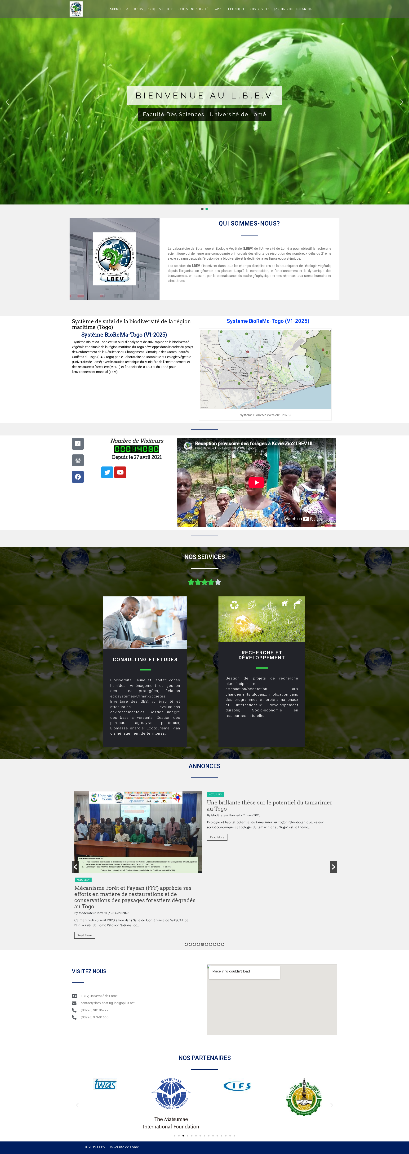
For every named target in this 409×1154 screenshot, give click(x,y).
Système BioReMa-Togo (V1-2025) (124, 335)
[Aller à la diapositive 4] (187, 1135)
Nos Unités (201, 9)
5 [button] (202, 944)
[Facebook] (78, 477)
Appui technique (230, 9)
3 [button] (194, 944)
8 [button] (214, 944)
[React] (78, 460)
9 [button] (218, 944)
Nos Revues (259, 9)
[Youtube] (120, 472)
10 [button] (222, 944)
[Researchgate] (78, 444)
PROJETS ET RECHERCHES (167, 9)
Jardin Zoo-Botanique (294, 9)
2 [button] (190, 944)
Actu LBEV (83, 794)
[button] (7, 102)
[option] (138, 818)
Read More (84, 837)
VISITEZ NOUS (89, 971)
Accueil (117, 9)
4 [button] (198, 944)
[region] (204, 105)
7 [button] (210, 944)
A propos (134, 9)
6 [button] (206, 944)
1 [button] (186, 944)
